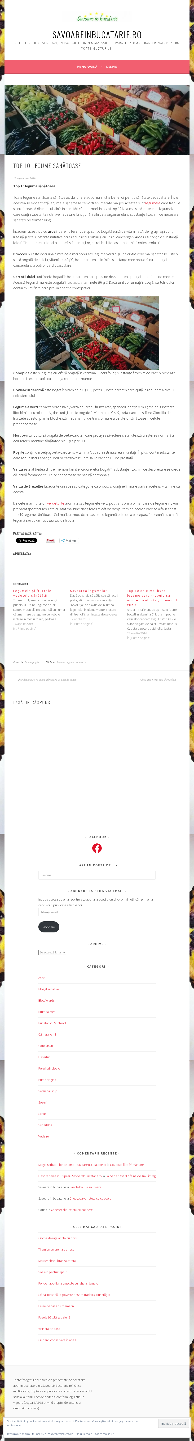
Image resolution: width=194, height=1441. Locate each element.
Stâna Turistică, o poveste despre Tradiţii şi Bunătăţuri (74, 1295)
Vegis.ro (43, 1136)
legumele (152, 203)
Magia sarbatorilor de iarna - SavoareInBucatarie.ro (72, 1165)
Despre (111, 66)
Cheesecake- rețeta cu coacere (90, 1198)
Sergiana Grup (47, 1091)
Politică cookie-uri (104, 1434)
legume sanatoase (76, 662)
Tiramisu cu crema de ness (56, 1249)
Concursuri (45, 1046)
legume (61, 662)
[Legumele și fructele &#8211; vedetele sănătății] (41, 609)
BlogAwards (46, 1000)
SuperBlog (45, 1125)
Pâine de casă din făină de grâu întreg (131, 1176)
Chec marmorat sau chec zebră (158, 679)
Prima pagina (32, 662)
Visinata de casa (49, 1329)
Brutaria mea (46, 1012)
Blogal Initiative (48, 989)
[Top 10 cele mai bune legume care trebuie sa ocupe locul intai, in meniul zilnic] (155, 614)
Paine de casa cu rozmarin (56, 1306)
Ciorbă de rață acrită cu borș (57, 1238)
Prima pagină (87, 66)
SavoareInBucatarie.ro (97, 34)
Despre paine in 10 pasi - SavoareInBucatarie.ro (70, 1176)
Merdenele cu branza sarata (57, 1261)
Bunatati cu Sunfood (52, 1023)
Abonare (49, 927)
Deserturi (44, 1057)
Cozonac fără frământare (127, 1165)
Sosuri (42, 1102)
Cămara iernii (47, 1034)
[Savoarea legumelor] (98, 607)
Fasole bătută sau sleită (85, 1187)
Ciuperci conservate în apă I (57, 1340)
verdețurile (55, 503)
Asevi (41, 978)
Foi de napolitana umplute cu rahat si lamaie (68, 1283)
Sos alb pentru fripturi (52, 1272)
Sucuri (42, 1114)
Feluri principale (49, 1068)
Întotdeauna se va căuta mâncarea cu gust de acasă (46, 679)
